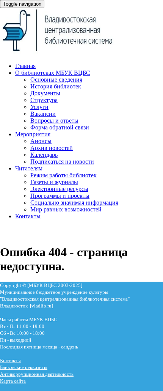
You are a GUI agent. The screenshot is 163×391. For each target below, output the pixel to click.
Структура (44, 100)
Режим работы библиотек (63, 175)
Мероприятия (32, 134)
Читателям (28, 168)
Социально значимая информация (74, 202)
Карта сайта (13, 381)
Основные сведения (56, 79)
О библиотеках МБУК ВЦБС (52, 72)
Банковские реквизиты (23, 367)
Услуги (39, 107)
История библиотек (55, 86)
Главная (25, 66)
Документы (45, 93)
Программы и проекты (59, 195)
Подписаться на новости (62, 161)
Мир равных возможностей (66, 209)
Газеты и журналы (54, 182)
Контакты (28, 216)
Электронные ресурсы (59, 189)
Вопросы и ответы (54, 120)
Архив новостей (51, 148)
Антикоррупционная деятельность (37, 374)
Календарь (44, 154)
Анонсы (41, 141)
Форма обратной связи (59, 127)
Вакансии (43, 113)
